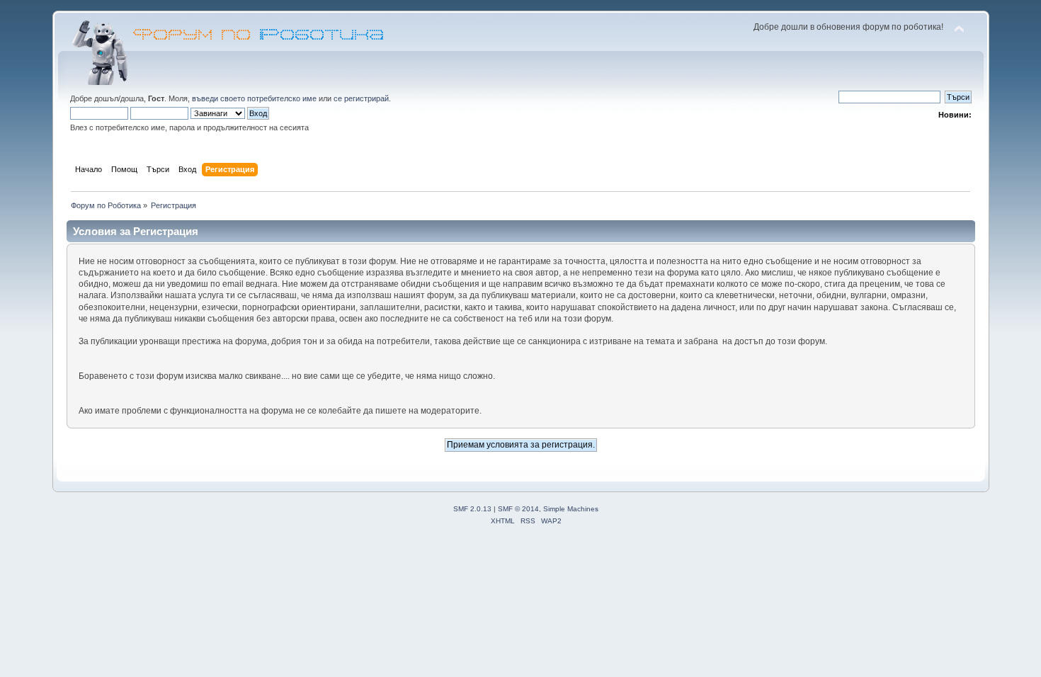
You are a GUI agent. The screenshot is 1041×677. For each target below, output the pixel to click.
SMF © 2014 (518, 509)
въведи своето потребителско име (254, 98)
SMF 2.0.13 (472, 509)
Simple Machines (570, 509)
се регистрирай (361, 98)
